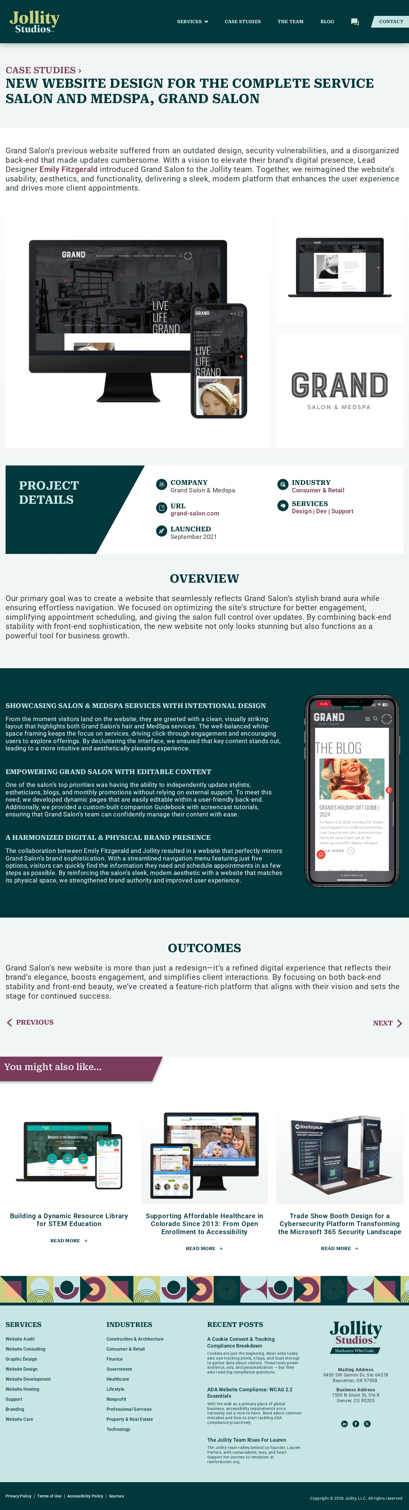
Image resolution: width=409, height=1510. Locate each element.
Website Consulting (25, 1349)
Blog (327, 21)
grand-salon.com (195, 513)
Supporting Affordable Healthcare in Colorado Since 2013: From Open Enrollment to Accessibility (204, 1224)
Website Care (19, 1419)
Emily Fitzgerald (69, 169)
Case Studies (243, 21)
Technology (118, 1429)
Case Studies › (44, 70)
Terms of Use (49, 1496)
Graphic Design (21, 1359)
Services (189, 21)
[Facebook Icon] (356, 1424)
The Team (291, 21)
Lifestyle (116, 1389)
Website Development (28, 1379)
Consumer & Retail (318, 490)
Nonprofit (116, 1399)
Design (302, 511)
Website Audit (20, 1339)
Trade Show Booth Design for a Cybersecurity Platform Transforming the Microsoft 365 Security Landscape (339, 1224)
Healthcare (118, 1379)
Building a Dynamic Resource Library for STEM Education (69, 1220)
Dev (321, 511)
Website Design (22, 1369)
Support (342, 511)
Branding (15, 1409)
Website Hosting (23, 1389)
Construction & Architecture (135, 1339)
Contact (391, 21)
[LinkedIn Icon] (344, 1424)
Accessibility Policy (85, 1496)
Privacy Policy (18, 1496)
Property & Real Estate (130, 1419)
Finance (115, 1359)
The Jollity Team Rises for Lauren (246, 1440)
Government (119, 1369)
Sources (116, 1496)
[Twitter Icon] (367, 1424)
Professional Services (129, 1409)
